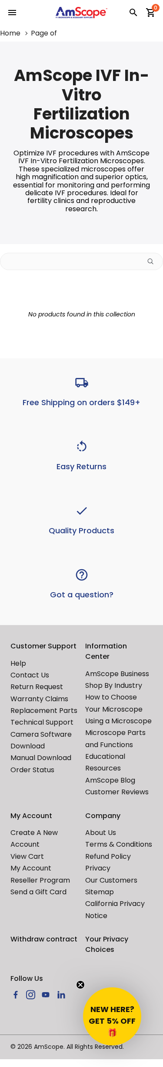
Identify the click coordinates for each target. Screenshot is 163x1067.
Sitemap (99, 892)
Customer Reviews (117, 792)
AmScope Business (117, 674)
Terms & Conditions (118, 844)
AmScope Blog (110, 780)
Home (10, 33)
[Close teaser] (80, 984)
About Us (100, 833)
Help (18, 663)
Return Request (36, 687)
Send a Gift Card (38, 892)
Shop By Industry (113, 685)
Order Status (32, 770)
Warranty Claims (39, 699)
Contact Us (29, 675)
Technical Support (41, 722)
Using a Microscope (118, 721)
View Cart (27, 856)
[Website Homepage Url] (82, 12)
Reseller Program (40, 880)
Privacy (97, 868)
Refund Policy (108, 856)
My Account (30, 868)
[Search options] (154, 261)
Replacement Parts (43, 711)
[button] (112, 1016)
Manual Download (40, 758)
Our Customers (111, 880)
